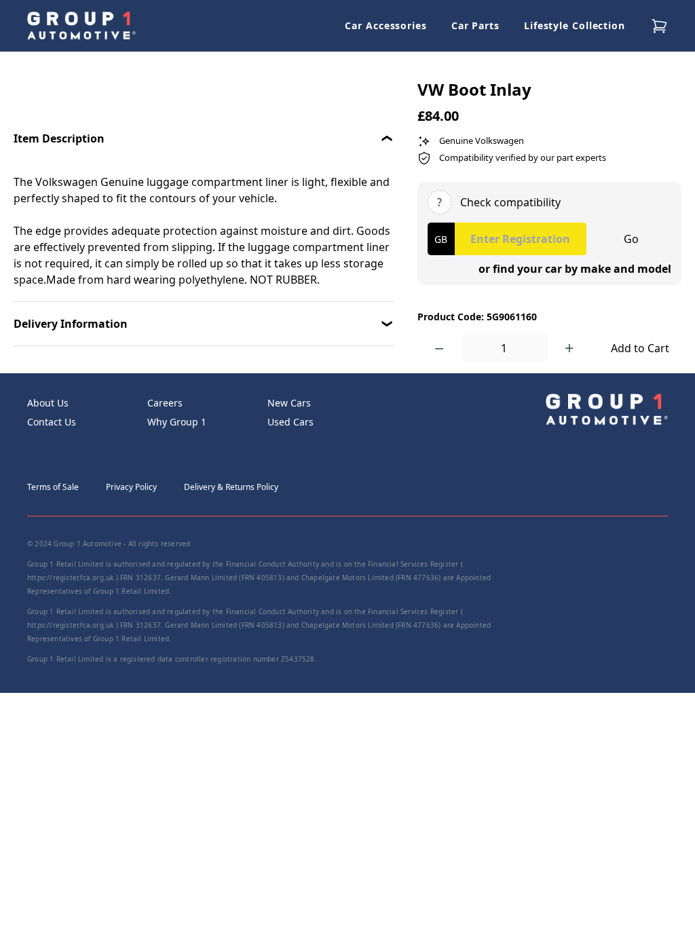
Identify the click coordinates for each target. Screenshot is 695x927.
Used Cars (290, 421)
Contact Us (51, 421)
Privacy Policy (131, 487)
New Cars (289, 402)
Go (631, 238)
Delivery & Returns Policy (231, 487)
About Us (48, 402)
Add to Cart (640, 348)
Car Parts (475, 25)
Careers (165, 402)
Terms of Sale (53, 487)
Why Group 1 (176, 421)
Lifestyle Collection (574, 25)
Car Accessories (386, 25)
